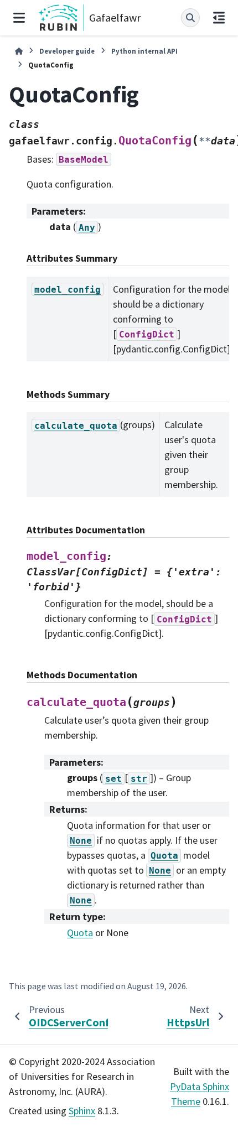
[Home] (19, 51)
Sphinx (82, 1110)
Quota (80, 932)
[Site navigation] (19, 17)
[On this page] (219, 17)
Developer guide (67, 50)
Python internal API (144, 50)
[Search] (190, 17)
